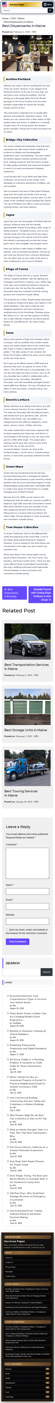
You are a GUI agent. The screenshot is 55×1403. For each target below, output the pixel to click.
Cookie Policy (10, 1276)
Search (13, 963)
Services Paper (17, 4)
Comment (11, 844)
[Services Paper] (4, 4)
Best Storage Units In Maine (25, 730)
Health (7, 1378)
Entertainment (10, 1383)
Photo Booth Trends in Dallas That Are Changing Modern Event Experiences (28, 1016)
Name (10, 885)
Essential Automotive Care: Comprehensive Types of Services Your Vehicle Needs (28, 999)
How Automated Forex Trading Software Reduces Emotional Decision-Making (26, 1213)
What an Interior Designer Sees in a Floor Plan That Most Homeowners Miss (29, 1132)
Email (9, 900)
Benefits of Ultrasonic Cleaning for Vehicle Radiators (28, 1033)
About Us (8, 1257)
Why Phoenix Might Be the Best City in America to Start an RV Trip (28, 1117)
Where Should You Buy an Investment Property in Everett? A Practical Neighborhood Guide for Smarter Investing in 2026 (28, 1082)
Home (7, 1373)
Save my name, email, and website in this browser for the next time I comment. (27, 931)
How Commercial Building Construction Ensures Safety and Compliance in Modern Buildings (27, 1101)
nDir (34, 32)
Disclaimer (9, 1271)
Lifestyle (8, 1387)
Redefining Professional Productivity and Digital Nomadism (28, 1047)
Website (10, 915)
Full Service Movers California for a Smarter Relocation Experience (29, 1149)
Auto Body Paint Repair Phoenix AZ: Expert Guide (27, 1163)
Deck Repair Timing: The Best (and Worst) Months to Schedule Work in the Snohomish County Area (29, 1178)
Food (7, 1392)
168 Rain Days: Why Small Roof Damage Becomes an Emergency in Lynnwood (28, 1196)
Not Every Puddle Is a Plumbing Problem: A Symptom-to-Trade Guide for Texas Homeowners (27, 1062)
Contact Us (9, 1262)
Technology (9, 1397)
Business (8, 1369)
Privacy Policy (10, 1267)
